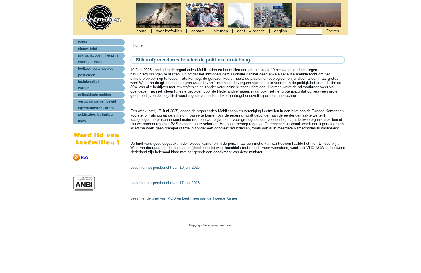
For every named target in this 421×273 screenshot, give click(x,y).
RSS (85, 157)
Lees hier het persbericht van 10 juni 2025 (165, 167)
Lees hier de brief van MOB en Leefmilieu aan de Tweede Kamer (183, 198)
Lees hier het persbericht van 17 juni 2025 (165, 183)
